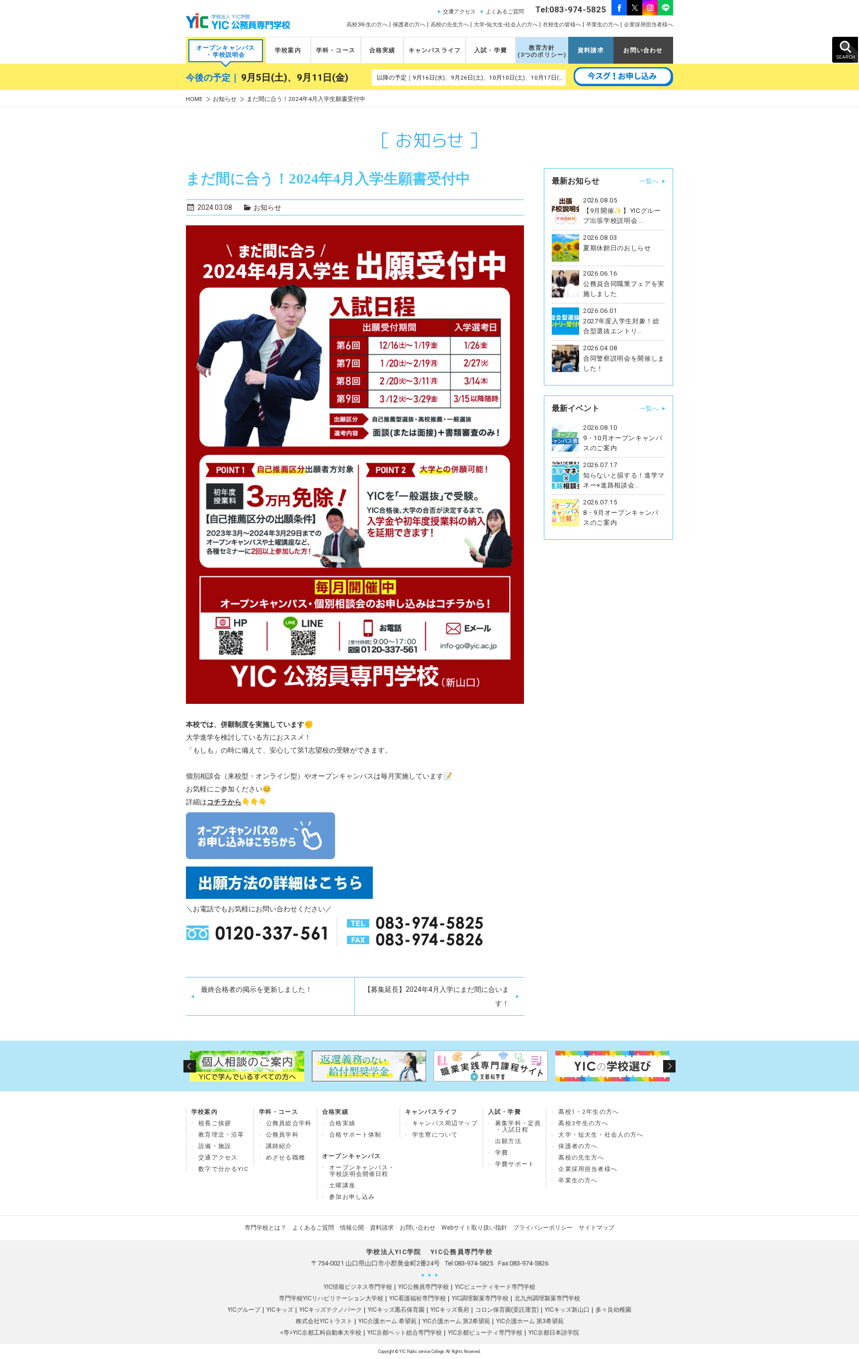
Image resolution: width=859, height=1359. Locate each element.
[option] (247, 1066)
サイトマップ (596, 1227)
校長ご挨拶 (214, 1123)
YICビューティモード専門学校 (495, 1286)
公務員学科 (282, 1134)
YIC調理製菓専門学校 (480, 1298)
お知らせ (225, 99)
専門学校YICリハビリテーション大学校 (331, 1298)
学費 (501, 1152)
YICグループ (244, 1309)
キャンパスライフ (435, 50)
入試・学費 (490, 50)
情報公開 (352, 1227)
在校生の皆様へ (562, 24)
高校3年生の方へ (367, 24)
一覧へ (649, 181)
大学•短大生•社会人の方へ (506, 24)
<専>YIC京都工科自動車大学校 (320, 1332)
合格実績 (382, 50)
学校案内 (288, 50)
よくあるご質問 (505, 11)
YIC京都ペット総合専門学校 (404, 1332)
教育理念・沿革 (221, 1134)
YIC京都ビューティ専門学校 (485, 1332)
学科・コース (335, 50)
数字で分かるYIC (223, 1168)
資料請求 (591, 50)
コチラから (224, 802)
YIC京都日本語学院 (553, 1332)
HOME (194, 99)
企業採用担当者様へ (648, 24)
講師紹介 (279, 1146)
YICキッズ (279, 1309)
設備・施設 (214, 1146)
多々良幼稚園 (613, 1309)
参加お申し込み (352, 1196)
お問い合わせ (643, 50)
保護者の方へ (409, 24)
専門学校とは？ (265, 1227)
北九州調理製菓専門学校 (547, 1298)
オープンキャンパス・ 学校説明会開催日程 (362, 1170)
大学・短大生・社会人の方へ (600, 1134)
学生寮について (435, 1134)
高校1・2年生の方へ (588, 1111)
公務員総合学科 (289, 1123)
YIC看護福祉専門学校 (417, 1298)
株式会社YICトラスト (324, 1321)
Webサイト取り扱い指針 (474, 1227)
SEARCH (845, 50)
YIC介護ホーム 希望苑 (387, 1321)
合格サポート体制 (355, 1134)
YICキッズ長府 (449, 1309)
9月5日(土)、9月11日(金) (294, 77)
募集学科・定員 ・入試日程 (518, 1126)
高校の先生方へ (449, 24)
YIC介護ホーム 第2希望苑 (456, 1321)
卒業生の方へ (602, 24)
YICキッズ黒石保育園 (396, 1309)
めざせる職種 (285, 1157)
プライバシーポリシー (543, 1227)
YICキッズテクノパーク (330, 1309)
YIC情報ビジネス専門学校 (358, 1286)
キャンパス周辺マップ (445, 1123)
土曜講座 (342, 1185)
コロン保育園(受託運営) (507, 1309)
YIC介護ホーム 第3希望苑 (530, 1321)
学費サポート (514, 1164)
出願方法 (508, 1141)
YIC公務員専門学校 (423, 1286)
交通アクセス (459, 11)
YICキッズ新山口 (567, 1309)
